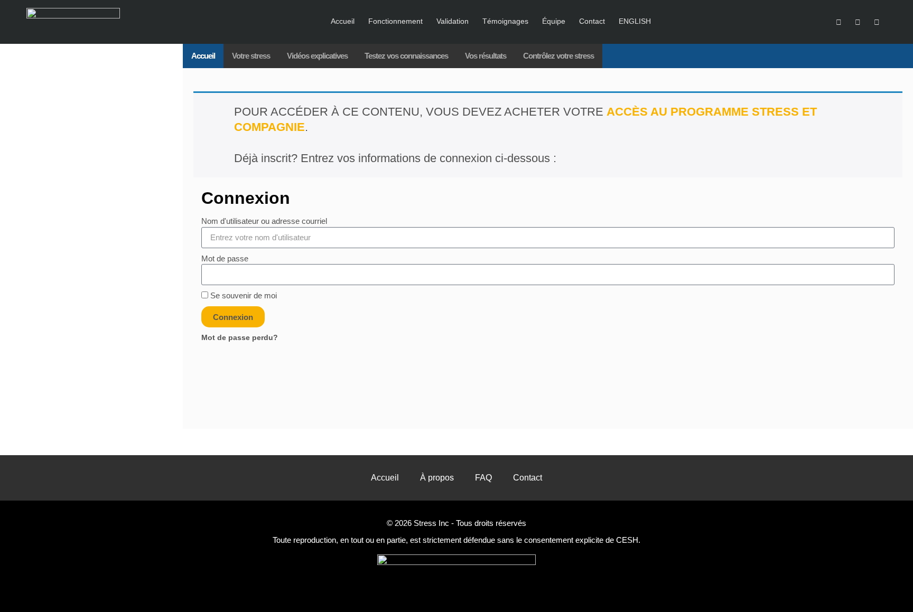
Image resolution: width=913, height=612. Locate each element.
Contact (592, 21)
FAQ (483, 477)
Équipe (553, 21)
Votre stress (251, 55)
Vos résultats (485, 55)
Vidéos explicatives (317, 55)
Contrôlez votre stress (558, 55)
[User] (857, 22)
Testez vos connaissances (406, 55)
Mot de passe (224, 258)
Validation (452, 21)
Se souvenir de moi (242, 295)
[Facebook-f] (877, 22)
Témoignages (505, 21)
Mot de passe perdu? (239, 338)
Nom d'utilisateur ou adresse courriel (264, 220)
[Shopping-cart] (838, 22)
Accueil (343, 21)
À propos (437, 477)
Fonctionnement (395, 21)
